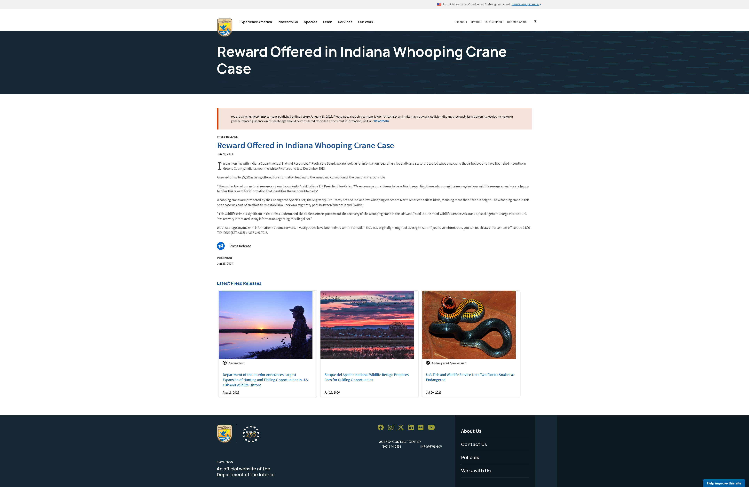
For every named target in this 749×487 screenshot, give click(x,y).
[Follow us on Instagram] (392, 428)
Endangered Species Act (449, 363)
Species (310, 22)
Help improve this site (724, 483)
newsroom (381, 121)
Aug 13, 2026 (231, 392)
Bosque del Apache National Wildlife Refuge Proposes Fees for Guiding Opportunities (366, 377)
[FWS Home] (225, 27)
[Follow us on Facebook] (381, 428)
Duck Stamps (493, 22)
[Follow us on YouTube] (433, 428)
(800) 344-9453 (391, 446)
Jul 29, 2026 (332, 392)
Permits (475, 22)
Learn (327, 22)
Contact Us (474, 444)
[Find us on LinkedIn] (412, 428)
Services (345, 22)
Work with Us (476, 470)
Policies (470, 457)
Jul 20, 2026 (433, 392)
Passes (459, 22)
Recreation (236, 363)
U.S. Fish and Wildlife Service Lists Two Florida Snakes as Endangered (470, 377)
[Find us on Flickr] (422, 428)
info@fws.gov (431, 446)
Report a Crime (517, 22)
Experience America (256, 22)
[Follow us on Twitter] (402, 428)
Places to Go (288, 22)
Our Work (365, 22)
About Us (471, 431)
